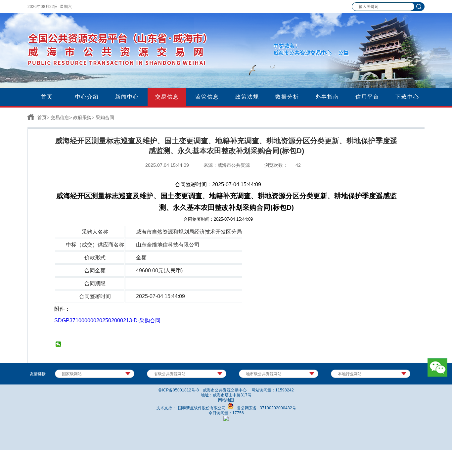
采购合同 (105, 117)
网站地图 (226, 400)
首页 (42, 117)
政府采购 (82, 117)
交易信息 (60, 117)
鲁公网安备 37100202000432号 (265, 408)
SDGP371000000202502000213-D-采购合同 (107, 320)
